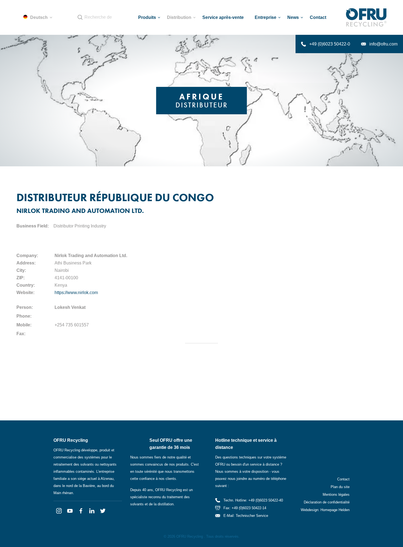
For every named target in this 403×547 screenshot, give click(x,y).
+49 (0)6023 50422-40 (265, 500)
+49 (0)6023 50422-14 (249, 508)
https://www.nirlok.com (76, 292)
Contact (343, 479)
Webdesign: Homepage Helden (325, 510)
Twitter (103, 511)
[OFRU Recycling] (366, 17)
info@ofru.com (383, 44)
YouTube (70, 511)
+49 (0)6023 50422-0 (329, 44)
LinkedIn (92, 511)
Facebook (81, 511)
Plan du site (340, 487)
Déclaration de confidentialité (327, 502)
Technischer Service (252, 516)
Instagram (59, 511)
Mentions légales (336, 494)
